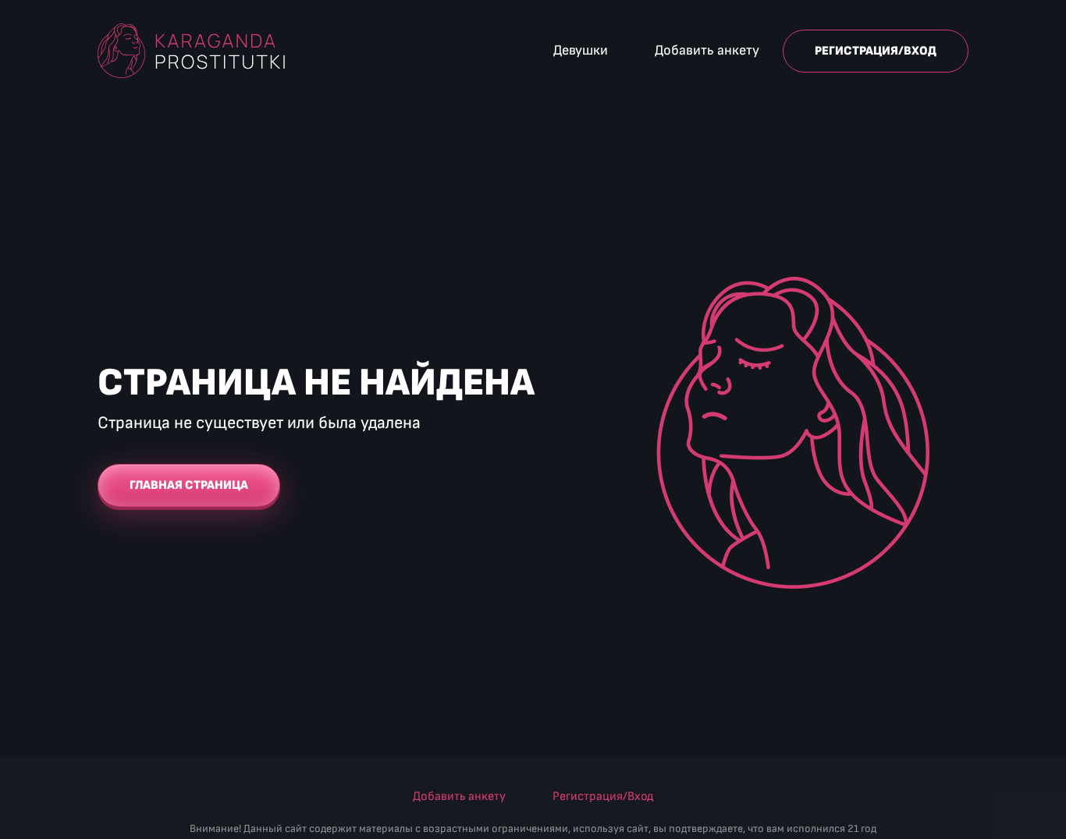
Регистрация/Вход (875, 51)
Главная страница (189, 485)
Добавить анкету (707, 50)
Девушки (580, 50)
